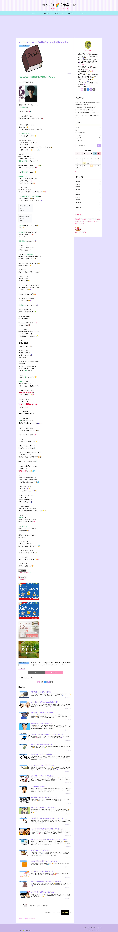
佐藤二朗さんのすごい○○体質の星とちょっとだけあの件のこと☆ (88, 116)
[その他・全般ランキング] (22, 570)
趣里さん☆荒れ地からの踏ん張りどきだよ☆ (85, 109)
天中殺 (69, 662)
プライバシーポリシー (95, 927)
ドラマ (40, 662)
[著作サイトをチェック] (38, 682)
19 (84, 163)
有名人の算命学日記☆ (24, 662)
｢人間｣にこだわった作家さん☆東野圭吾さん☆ (86, 107)
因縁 (65, 662)
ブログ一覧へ (79, 214)
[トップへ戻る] (116, 930)
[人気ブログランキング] (78, 229)
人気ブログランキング (80, 232)
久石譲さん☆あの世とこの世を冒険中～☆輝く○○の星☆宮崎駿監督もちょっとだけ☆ (88, 103)
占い (61, 662)
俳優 (53, 662)
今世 (49, 662)
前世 (57, 662)
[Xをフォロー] (42, 682)
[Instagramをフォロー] (48, 682)
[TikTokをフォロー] (51, 682)
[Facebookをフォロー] (45, 682)
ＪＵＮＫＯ (88, 51)
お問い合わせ (86, 927)
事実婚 (45, 662)
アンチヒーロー (34, 662)
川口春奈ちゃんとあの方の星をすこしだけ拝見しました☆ (88, 112)
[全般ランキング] (22, 577)
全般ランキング (22, 579)
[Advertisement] (59, 26)
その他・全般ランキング (25, 572)
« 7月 (76, 171)
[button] (54, 672)
